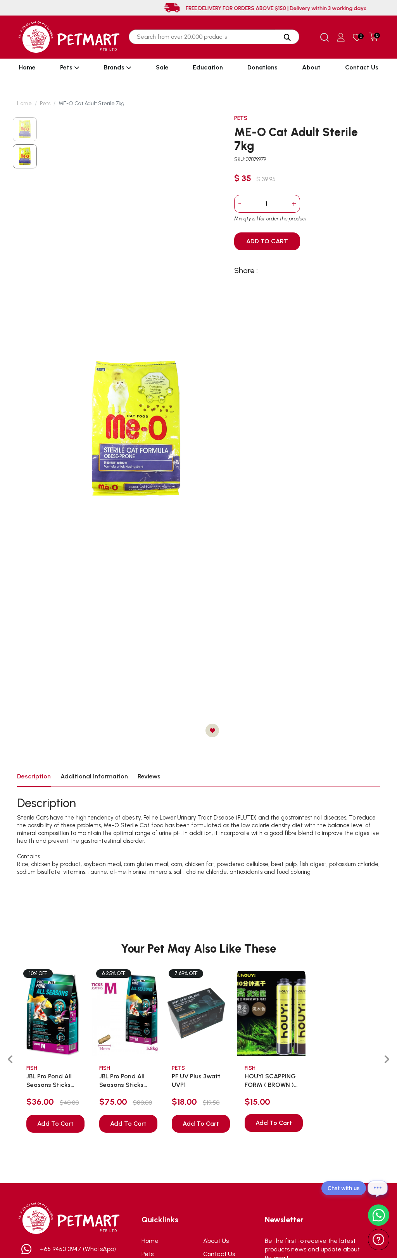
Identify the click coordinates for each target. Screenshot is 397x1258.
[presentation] (10, 1059)
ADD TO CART (267, 241)
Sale (162, 67)
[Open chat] (377, 1188)
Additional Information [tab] (94, 776)
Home (27, 67)
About (311, 67)
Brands (115, 67)
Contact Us (361, 67)
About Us (216, 1240)
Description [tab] (34, 776)
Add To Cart (55, 1123)
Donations (262, 67)
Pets (67, 67)
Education (208, 67)
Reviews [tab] (149, 776)
